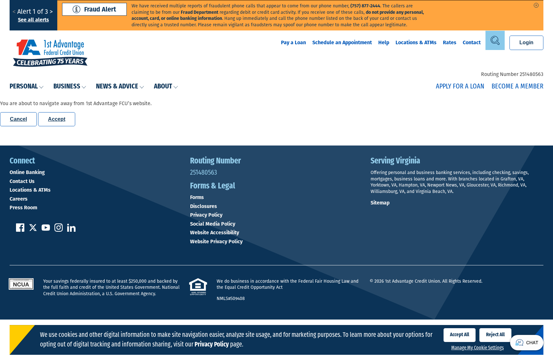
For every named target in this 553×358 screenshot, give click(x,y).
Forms (197, 197)
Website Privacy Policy (216, 242)
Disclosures (203, 206)
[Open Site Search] (495, 40)
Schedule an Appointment (342, 42)
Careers (19, 199)
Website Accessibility (214, 233)
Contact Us (22, 181)
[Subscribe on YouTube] (46, 230)
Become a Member (517, 86)
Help (383, 42)
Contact (472, 42)
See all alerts (33, 20)
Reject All (495, 334)
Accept (56, 119)
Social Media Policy (212, 224)
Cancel (18, 119)
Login (526, 42)
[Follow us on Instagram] (58, 230)
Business (66, 86)
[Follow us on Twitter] (33, 230)
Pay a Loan (293, 42)
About (163, 86)
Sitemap (380, 203)
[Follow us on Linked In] (71, 230)
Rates (449, 42)
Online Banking (27, 172)
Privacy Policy (206, 215)
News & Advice (117, 86)
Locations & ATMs (416, 42)
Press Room (23, 208)
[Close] (536, 5)
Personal (24, 86)
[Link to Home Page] (50, 54)
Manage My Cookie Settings (477, 348)
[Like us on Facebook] (20, 230)
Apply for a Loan (460, 86)
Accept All (459, 334)
